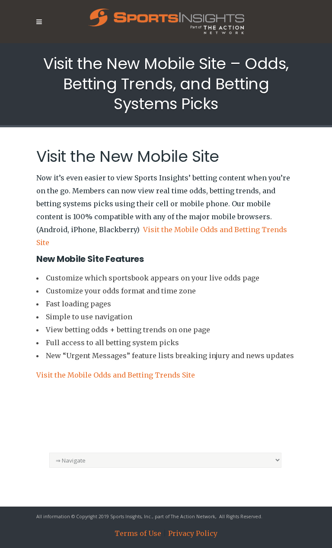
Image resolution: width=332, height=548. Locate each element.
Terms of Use (138, 533)
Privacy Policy (192, 533)
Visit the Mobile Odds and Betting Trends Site (115, 375)
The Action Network (193, 516)
